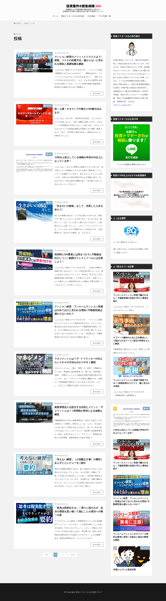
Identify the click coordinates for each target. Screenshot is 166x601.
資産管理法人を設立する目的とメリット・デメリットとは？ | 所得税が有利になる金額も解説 (78, 411)
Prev (46, 555)
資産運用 (48, 106)
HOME (18, 23)
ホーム (55, 16)
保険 (50, 154)
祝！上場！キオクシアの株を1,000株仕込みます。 (78, 110)
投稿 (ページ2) (29, 23)
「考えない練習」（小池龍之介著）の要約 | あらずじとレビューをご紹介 (78, 461)
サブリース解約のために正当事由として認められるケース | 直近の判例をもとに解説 (131, 340)
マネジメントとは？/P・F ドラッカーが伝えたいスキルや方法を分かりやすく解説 (78, 360)
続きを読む (97, 93)
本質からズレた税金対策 (124, 569)
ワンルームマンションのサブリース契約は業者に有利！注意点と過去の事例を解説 (130, 537)
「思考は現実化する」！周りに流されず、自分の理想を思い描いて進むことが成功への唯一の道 (78, 511)
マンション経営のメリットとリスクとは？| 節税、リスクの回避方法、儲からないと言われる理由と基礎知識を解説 (78, 60)
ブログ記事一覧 (104, 16)
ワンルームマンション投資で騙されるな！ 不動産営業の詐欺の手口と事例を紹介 (131, 298)
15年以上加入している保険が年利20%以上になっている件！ (78, 159)
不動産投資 (48, 53)
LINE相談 (91, 16)
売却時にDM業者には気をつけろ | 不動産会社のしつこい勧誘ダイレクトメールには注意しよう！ (78, 258)
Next (72, 555)
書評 (50, 202)
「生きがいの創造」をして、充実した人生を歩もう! (78, 207)
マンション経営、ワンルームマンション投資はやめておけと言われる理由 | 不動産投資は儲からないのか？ (78, 310)
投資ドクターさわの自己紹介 (73, 16)
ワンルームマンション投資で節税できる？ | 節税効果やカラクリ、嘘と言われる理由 (131, 383)
